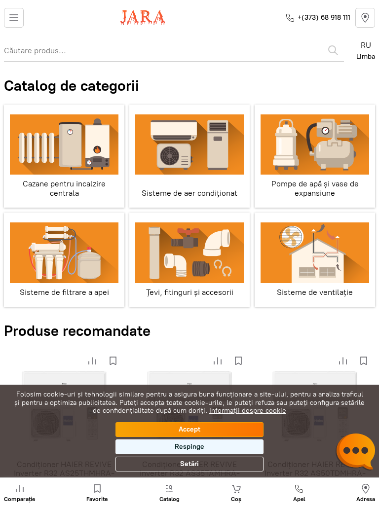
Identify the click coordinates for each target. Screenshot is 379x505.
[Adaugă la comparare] (92, 361)
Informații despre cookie (247, 410)
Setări (189, 464)
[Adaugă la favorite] (113, 361)
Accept (189, 429)
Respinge (189, 446)
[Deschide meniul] (14, 18)
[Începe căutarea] (333, 50)
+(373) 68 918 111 (324, 17)
